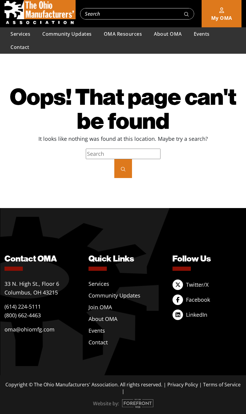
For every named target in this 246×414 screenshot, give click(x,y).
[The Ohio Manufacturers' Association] (40, 12)
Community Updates (67, 34)
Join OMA (100, 307)
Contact (19, 47)
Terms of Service (222, 384)
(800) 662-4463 (22, 315)
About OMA (168, 34)
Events (202, 34)
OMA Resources (123, 34)
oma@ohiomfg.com (29, 329)
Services (20, 34)
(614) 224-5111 (22, 306)
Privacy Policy (182, 384)
